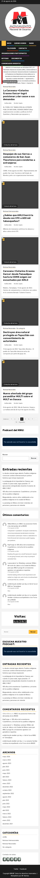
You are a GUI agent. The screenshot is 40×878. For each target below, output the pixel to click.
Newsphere (14, 876)
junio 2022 (6, 804)
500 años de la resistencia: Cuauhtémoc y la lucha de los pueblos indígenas (21, 547)
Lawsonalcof (12, 563)
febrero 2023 (7, 780)
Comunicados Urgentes (11, 63)
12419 (4, 122)
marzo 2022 (7, 814)
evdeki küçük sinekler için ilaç (17, 584)
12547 (4, 239)
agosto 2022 (7, 797)
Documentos (16, 58)
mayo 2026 (6, 757)
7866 (4, 361)
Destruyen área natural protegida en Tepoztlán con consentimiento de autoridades (18, 337)
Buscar (5, 455)
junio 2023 (6, 770)
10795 (4, 183)
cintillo (5, 837)
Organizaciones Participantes (14, 53)
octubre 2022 (7, 790)
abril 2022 (6, 810)
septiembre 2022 (8, 793)
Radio (31, 43)
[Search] (37, 43)
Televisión (11, 48)
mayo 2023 (6, 773)
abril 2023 (6, 777)
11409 (4, 300)
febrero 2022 (7, 817)
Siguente (22, 422)
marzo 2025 (7, 760)
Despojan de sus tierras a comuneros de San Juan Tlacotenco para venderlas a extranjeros (19, 158)
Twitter (16, 869)
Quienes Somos (20, 43)
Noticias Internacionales (10, 211)
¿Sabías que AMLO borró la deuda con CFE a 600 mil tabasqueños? (18, 218)
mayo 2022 (6, 807)
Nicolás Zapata (18, 103)
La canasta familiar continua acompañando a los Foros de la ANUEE (22, 597)
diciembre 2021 (8, 824)
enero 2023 (6, 783)
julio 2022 (6, 800)
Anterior (6, 419)
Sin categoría (20, 328)
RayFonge (11, 545)
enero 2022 (6, 820)
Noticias (5, 58)
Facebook (23, 869)
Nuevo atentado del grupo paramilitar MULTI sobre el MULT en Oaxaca (18, 396)
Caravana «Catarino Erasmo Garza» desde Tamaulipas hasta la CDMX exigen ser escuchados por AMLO (19, 275)
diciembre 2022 (8, 787)
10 (16, 422)
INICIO (9, 43)
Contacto (23, 48)
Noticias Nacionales (9, 86)
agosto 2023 (7, 763)
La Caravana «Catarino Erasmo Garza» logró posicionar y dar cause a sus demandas (19, 95)
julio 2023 (6, 767)
